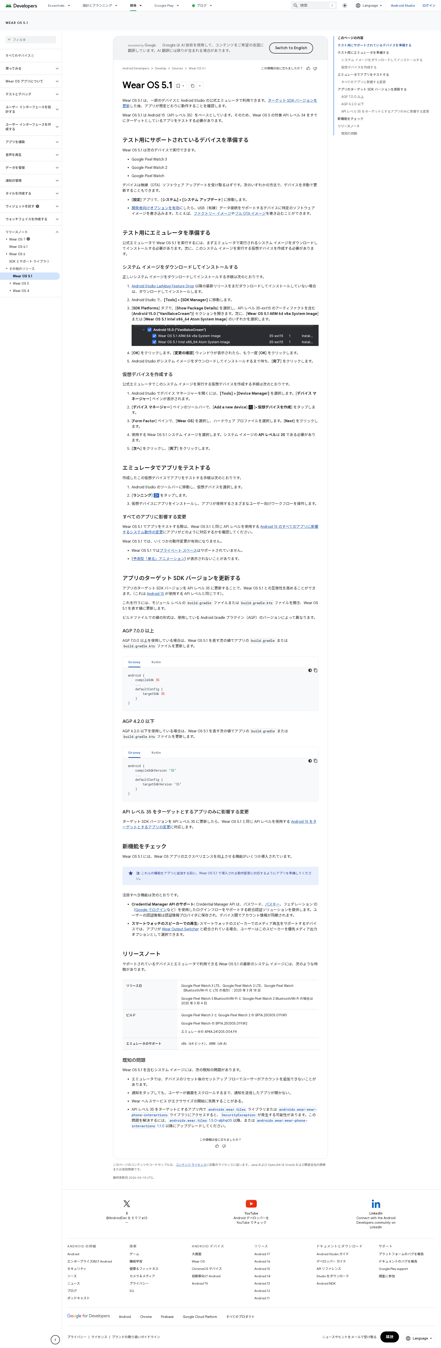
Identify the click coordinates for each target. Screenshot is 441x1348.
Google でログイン (151, 910)
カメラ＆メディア (142, 1276)
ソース (72, 1276)
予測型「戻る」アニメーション (158, 559)
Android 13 (262, 1283)
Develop (160, 68)
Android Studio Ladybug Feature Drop (163, 286)
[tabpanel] (220, 689)
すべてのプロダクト (240, 1317)
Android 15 (155, 594)
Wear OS (198, 1261)
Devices (177, 68)
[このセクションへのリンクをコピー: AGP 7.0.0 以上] (158, 631)
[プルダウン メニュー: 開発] (142, 5)
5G (132, 1291)
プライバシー (139, 1283)
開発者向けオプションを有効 (155, 208)
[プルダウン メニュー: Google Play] (180, 5)
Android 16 (262, 1261)
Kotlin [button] (156, 662)
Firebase (167, 1317)
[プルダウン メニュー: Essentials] (71, 5)
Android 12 (262, 1291)
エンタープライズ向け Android (89, 1261)
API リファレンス (329, 1269)
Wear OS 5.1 (17, 23)
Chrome (146, 1317)
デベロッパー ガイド (331, 1261)
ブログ (202, 5)
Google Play (164, 5)
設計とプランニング (97, 5)
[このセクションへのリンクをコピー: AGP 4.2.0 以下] (159, 722)
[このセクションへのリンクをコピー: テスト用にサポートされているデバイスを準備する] (253, 140)
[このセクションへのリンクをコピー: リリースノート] (165, 954)
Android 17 (262, 1254)
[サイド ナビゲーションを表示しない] (55, 1339)
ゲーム (134, 1254)
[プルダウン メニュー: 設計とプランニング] (118, 5)
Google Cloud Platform (200, 1317)
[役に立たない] (315, 68)
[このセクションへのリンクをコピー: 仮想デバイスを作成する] (177, 375)
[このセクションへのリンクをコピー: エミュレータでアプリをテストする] (215, 468)
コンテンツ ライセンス (191, 1165)
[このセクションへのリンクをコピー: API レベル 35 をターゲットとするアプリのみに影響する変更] (253, 812)
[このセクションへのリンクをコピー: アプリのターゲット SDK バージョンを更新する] (245, 578)
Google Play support (393, 1269)
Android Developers (135, 68)
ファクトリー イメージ (212, 213)
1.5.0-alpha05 (201, 1120)
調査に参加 (387, 1276)
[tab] (134, 662)
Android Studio (403, 5)
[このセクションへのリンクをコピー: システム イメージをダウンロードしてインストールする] (242, 267)
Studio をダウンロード (333, 1276)
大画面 (196, 1254)
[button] (27, 68)
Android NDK (326, 1283)
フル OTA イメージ (250, 213)
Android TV (200, 1283)
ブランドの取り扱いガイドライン (136, 1337)
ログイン (428, 5)
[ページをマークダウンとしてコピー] (193, 86)
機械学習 (136, 1261)
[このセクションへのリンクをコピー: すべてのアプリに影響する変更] (190, 517)
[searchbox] (31, 39)
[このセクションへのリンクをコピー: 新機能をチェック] (171, 847)
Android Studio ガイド (333, 1254)
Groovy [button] (134, 662)
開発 (133, 5)
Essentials (56, 5)
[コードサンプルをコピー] (315, 670)
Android (73, 1254)
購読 (389, 1337)
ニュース (73, 1283)
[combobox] (314, 5)
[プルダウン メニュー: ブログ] (213, 5)
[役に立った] (308, 68)
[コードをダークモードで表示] (310, 670)
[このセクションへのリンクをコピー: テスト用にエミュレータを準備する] (215, 233)
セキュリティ (76, 1269)
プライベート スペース (178, 550)
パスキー (272, 904)
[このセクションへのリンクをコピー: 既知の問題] (150, 1060)
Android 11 (262, 1298)
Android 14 (262, 1276)
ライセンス (99, 1337)
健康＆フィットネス (144, 1269)
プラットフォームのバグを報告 (401, 1254)
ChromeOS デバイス (207, 1269)
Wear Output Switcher (180, 929)
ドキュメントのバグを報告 (398, 1261)
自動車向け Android (206, 1276)
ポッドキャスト (78, 1298)
